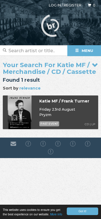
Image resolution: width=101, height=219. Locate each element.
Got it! (82, 211)
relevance (30, 88)
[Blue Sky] (87, 143)
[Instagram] (43, 143)
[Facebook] (28, 143)
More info (56, 214)
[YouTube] (50, 152)
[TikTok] (57, 143)
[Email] (13, 143)
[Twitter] (72, 143)
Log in (55, 5)
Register (72, 5)
